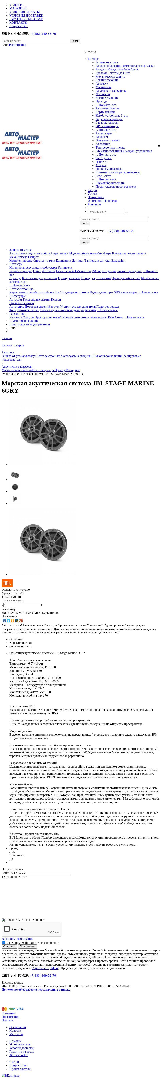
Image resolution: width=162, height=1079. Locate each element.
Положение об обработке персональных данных (36, 989)
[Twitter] (9, 620)
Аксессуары (104, 133)
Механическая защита (110, 76)
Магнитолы (103, 87)
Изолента (102, 161)
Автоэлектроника (108, 108)
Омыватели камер (108, 140)
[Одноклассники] (13, 620)
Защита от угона (107, 62)
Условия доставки (21, 1048)
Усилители (103, 94)
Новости (111, 200)
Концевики (63, 260)
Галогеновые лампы (36, 299)
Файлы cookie (18, 1055)
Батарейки (118, 260)
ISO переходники (104, 271)
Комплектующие (107, 80)
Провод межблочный (126, 278)
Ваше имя (9, 872)
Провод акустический (96, 278)
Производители (20, 1069)
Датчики (78, 260)
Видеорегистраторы (109, 119)
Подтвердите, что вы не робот (23, 919)
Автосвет (102, 136)
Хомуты (101, 165)
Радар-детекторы (107, 122)
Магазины (16, 1034)
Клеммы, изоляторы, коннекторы (118, 172)
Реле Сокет (103, 175)
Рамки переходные (129, 271)
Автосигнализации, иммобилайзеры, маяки (125, 65)
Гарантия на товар (21, 1051)
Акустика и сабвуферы (111, 90)
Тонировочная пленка (110, 147)
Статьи (14, 1061)
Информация (10, 1016)
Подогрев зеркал (107, 306)
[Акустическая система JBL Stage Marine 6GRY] (43, 464)
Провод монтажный (109, 168)
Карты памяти (105, 112)
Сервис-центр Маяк (45, 968)
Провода (101, 101)
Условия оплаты (20, 1044)
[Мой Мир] (17, 620)
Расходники (104, 158)
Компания (8, 1013)
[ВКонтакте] (4, 620)
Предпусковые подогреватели (116, 186)
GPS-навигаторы (107, 126)
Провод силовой (69, 278)
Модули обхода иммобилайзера (117, 69)
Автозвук (102, 83)
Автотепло (103, 144)
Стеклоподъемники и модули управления (124, 151)
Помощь (7, 1020)
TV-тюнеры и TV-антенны (73, 271)
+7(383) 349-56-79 (43, 33)
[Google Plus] (21, 620)
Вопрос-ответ (18, 1065)
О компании (96, 200)
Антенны (48, 271)
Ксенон (56, 299)
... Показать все (106, 104)
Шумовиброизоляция (110, 183)
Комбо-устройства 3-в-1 (112, 115)
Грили (37, 271)
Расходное (73, 370)
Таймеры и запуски (97, 260)
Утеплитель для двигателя (78, 306)
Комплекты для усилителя (39, 278)
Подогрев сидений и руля (42, 306)
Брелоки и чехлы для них (113, 73)
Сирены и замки (44, 260)
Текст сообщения (14, 876)
